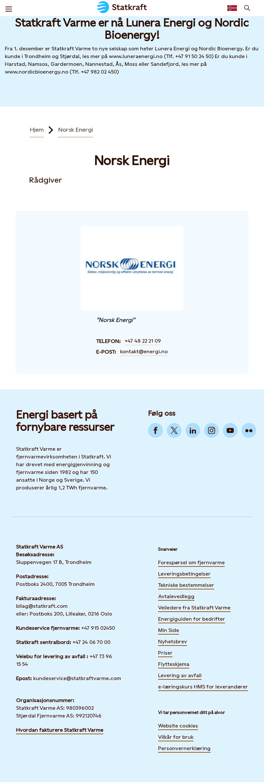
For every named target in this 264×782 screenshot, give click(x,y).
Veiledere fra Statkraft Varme (194, 608)
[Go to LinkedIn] (192, 430)
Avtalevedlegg (176, 596)
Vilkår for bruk (175, 737)
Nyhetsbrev (172, 641)
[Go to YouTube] (230, 430)
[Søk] (247, 8)
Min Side (168, 629)
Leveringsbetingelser (184, 574)
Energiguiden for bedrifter (191, 618)
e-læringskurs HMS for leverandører (203, 686)
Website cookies (178, 726)
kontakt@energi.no (144, 351)
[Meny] (8, 8)
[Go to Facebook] (155, 430)
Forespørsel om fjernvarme (191, 562)
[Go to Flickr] (248, 430)
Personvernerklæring (184, 748)
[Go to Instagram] (211, 430)
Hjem (37, 129)
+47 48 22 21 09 (143, 341)
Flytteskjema (173, 664)
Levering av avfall (180, 675)
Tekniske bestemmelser (186, 585)
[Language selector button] (232, 8)
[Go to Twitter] (174, 430)
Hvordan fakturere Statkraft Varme (59, 730)
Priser (165, 653)
